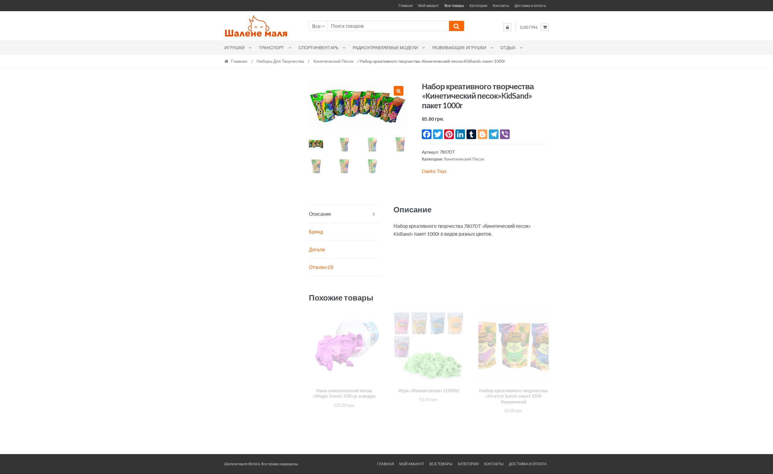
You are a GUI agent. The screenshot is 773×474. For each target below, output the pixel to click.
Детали (317, 249)
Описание (320, 214)
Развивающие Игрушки (459, 47)
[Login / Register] (507, 27)
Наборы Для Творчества (280, 61)
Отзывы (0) (321, 267)
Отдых (507, 47)
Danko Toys (434, 171)
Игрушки (234, 47)
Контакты (501, 5)
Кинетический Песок (333, 61)
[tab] (344, 214)
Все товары (454, 5)
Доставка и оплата (530, 5)
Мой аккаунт (428, 5)
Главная (406, 5)
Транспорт (271, 47)
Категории (478, 5)
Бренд (316, 231)
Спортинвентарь (318, 47)
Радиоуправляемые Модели (385, 47)
